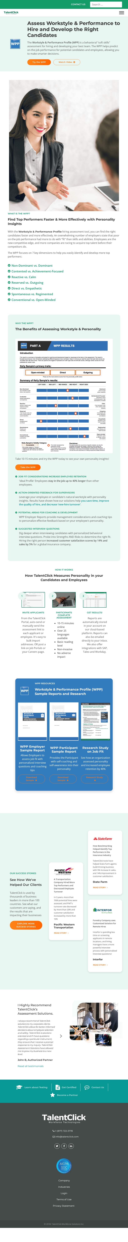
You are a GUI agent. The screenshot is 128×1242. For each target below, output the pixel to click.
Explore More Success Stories (26, 925)
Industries (64, 1186)
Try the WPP (39, 62)
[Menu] (121, 12)
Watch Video (65, 62)
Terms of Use (64, 1199)
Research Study (94, 777)
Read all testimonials (31, 1066)
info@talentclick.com (67, 1136)
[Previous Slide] (13, 1035)
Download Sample (31, 779)
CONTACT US (78, 4)
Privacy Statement (63, 1205)
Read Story (60, 933)
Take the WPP (27, 467)
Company (64, 1180)
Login (64, 1192)
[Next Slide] (61, 1035)
